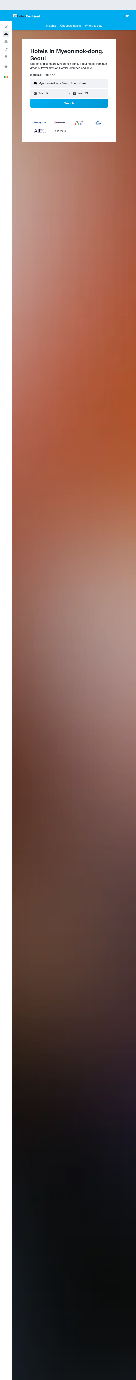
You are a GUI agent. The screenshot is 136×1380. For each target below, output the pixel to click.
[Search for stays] (6, 34)
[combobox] (42, 75)
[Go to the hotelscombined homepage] (26, 15)
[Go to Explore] (6, 56)
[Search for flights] (6, 26)
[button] (6, 16)
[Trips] (6, 66)
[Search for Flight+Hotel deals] (6, 49)
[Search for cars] (6, 41)
